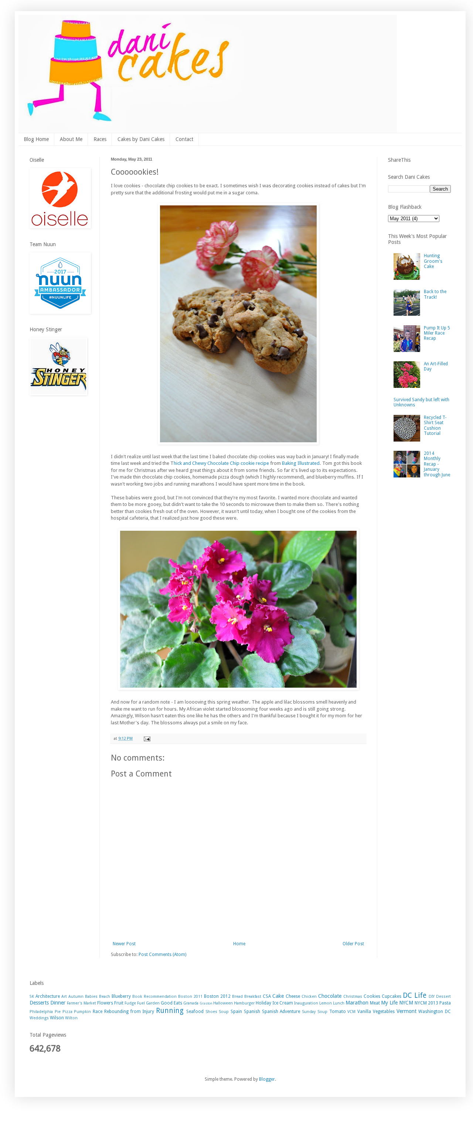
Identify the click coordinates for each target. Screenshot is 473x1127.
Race (97, 1011)
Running (170, 1010)
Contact (184, 139)
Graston (206, 1003)
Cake (278, 996)
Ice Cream (282, 1003)
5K (32, 996)
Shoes (211, 1011)
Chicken (309, 996)
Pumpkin (82, 1011)
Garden (153, 1003)
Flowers (105, 1003)
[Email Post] (147, 738)
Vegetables (384, 1011)
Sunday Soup (314, 1011)
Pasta (445, 1003)
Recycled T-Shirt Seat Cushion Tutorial (435, 425)
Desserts (39, 1003)
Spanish (252, 1011)
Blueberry (121, 996)
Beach (104, 996)
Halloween (223, 1003)
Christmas (352, 996)
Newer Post (124, 943)
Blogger (267, 1079)
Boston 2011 (190, 996)
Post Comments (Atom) (162, 954)
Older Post (353, 943)
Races (99, 139)
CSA (267, 996)
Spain (236, 1011)
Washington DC (434, 1011)
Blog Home (36, 139)
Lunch (338, 1003)
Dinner (57, 1003)
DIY (432, 996)
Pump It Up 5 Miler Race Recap (437, 333)
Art (64, 996)
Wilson (57, 1017)
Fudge (130, 1003)
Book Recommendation (154, 996)
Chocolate (329, 996)
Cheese (293, 996)
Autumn (76, 996)
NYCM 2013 (426, 1003)
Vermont (406, 1011)
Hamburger (244, 1003)
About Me (71, 139)
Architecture (47, 996)
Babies (91, 996)
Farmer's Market (81, 1003)
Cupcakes (391, 996)
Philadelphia (41, 1011)
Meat (375, 1003)
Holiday (263, 1003)
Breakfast (252, 996)
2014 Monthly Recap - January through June (437, 464)
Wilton (71, 1018)
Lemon (325, 1003)
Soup (224, 1011)
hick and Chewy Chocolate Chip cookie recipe (221, 463)
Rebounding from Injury (129, 1011)
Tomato (337, 1011)
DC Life (414, 995)
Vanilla (364, 1011)
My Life (389, 1003)
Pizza (67, 1011)
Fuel (141, 1003)
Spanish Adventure (281, 1011)
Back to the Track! (435, 294)
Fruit (118, 1003)
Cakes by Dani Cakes (141, 139)
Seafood (195, 1011)
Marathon (357, 1003)
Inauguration (306, 1003)
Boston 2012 (217, 996)
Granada (190, 1003)
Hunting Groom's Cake (433, 261)
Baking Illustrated (301, 463)
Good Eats (171, 1003)
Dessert (443, 996)
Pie (58, 1011)
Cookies (372, 996)
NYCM (406, 1003)
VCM (351, 1011)
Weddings (39, 1018)
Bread (237, 996)
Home (239, 943)
